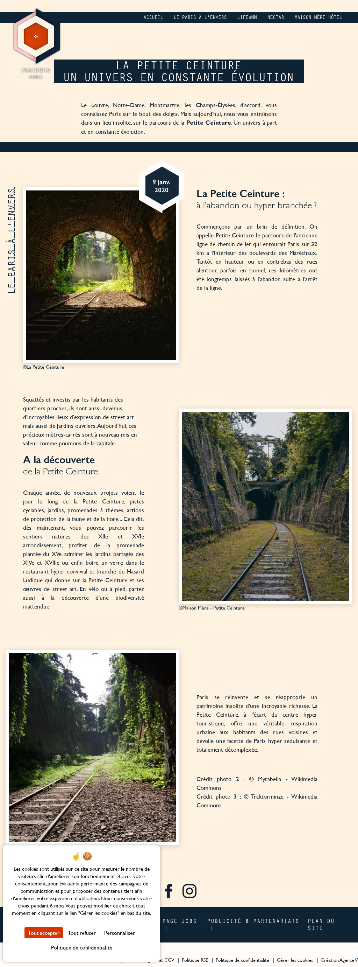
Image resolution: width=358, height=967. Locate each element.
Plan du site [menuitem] (321, 924)
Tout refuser (82, 932)
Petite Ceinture (235, 235)
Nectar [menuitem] (275, 17)
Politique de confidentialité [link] (81, 947)
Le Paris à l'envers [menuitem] (200, 17)
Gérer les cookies (295, 959)
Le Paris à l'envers (11, 240)
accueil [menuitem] (153, 17)
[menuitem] (169, 892)
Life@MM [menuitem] (247, 17)
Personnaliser (119, 932)
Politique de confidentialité (242, 959)
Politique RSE (195, 959)
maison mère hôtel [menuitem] (318, 17)
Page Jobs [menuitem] (180, 920)
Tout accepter (43, 932)
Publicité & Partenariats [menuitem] (253, 920)
